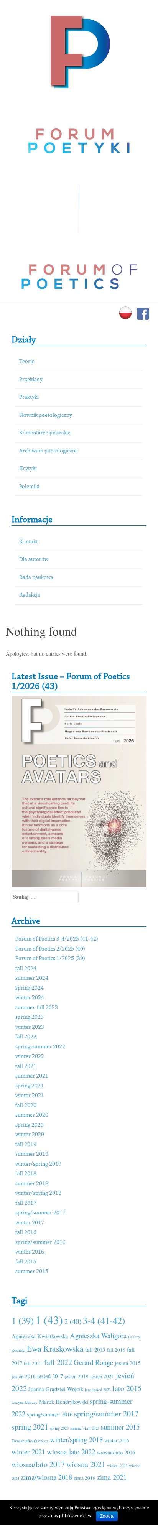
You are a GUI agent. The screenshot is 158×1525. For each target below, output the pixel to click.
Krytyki (28, 469)
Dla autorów (33, 560)
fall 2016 (25, 1232)
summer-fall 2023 (36, 1008)
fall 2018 (25, 1174)
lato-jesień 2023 (98, 1389)
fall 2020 (25, 1106)
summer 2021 (31, 1076)
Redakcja (29, 595)
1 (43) (49, 1319)
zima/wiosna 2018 (46, 1477)
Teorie (27, 362)
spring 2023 (29, 1017)
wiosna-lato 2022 (71, 1451)
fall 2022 (25, 1037)
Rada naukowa (36, 578)
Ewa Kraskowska (55, 1348)
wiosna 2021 (85, 1464)
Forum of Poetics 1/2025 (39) (50, 959)
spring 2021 (29, 1086)
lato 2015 (127, 1388)
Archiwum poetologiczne (48, 451)
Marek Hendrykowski (63, 1401)
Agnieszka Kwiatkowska (40, 1336)
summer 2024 (31, 978)
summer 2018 (31, 1184)
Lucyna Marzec (25, 1402)
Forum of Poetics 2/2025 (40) (50, 949)
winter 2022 (29, 1056)
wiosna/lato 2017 (38, 1464)
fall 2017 (25, 1203)
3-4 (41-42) (104, 1320)
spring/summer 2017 (40, 1213)
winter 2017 (29, 1223)
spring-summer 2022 (40, 1047)
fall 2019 (25, 1145)
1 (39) (23, 1320)
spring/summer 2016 (40, 1242)
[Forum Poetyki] (79, 50)
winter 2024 (29, 998)
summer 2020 (31, 1115)
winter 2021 (29, 1096)
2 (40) (72, 1321)
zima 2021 (112, 1477)
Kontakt (28, 542)
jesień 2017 (50, 1376)
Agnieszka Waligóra (98, 1335)
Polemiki (29, 487)
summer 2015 (31, 1272)
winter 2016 (29, 1252)
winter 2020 (29, 1135)
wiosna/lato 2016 (116, 1452)
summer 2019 (31, 1154)
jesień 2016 (24, 1376)
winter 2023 (29, 1027)
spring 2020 (29, 1125)
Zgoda (107, 1516)
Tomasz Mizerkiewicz (30, 1440)
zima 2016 (84, 1477)
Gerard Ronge (93, 1362)
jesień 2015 (127, 1363)
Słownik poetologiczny (45, 415)
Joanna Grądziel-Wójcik (55, 1389)
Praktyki (29, 397)
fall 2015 (25, 1262)
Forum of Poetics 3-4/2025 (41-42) (56, 939)
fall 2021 (25, 1066)
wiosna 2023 (117, 1465)
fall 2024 (25, 969)
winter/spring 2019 (38, 1164)
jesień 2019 (76, 1376)
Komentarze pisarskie (45, 433)
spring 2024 (29, 988)
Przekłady (31, 380)
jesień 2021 (102, 1376)
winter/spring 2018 (38, 1193)
